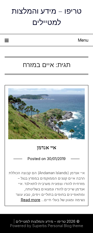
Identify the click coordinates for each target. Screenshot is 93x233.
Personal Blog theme (65, 225)
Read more (30, 199)
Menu (83, 40)
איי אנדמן (46, 147)
